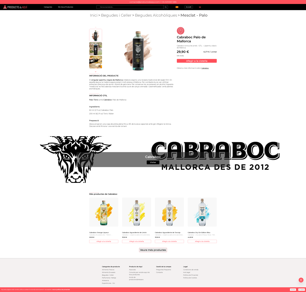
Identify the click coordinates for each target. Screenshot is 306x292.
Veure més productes (153, 249)
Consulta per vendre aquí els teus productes (139, 274)
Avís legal (186, 272)
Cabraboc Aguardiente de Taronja (167, 232)
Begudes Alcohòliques (156, 15)
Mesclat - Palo (194, 15)
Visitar (153, 162)
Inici (94, 15)
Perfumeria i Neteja (109, 278)
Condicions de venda (190, 270)
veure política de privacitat (61, 289)
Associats (132, 270)
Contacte (159, 272)
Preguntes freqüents (163, 270)
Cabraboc (205, 68)
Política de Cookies (190, 278)
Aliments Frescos (108, 270)
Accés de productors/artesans (136, 278)
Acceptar (301, 289)
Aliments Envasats (108, 272)
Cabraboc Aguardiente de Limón (134, 232)
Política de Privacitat (190, 275)
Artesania (105, 280)
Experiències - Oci (108, 283)
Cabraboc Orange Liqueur (99, 232)
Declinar (293, 289)
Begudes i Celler (116, 15)
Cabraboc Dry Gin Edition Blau (199, 232)
